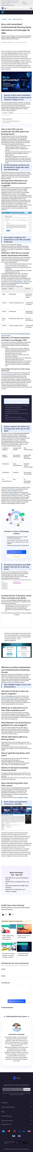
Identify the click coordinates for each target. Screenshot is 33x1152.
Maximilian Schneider (7, 42)
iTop (16, 1078)
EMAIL (3, 976)
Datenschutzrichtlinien (9, 1142)
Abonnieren (27, 1089)
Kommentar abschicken (16, 1001)
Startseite (4, 19)
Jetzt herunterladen (16, 552)
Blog (10, 19)
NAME (3, 969)
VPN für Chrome (18, 281)
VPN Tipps (20, 926)
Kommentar (5, 983)
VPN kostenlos (10, 696)
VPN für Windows (13, 492)
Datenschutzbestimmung (7, 5)
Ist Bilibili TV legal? (22, 797)
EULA (5, 1143)
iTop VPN (4, 8)
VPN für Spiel (5, 926)
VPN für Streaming (17, 19)
